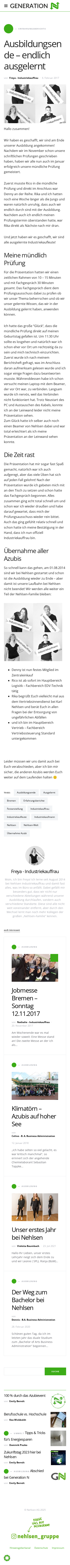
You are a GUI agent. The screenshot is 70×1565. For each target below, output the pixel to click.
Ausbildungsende (26, 792)
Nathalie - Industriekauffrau (33, 1022)
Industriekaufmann (44, 817)
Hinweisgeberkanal (20, 1547)
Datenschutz (41, 1547)
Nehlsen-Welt (31, 825)
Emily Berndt (16, 1401)
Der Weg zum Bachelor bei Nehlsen (29, 1300)
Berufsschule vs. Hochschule (25, 1414)
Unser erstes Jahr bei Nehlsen (34, 1233)
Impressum (58, 1547)
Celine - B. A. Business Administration (33, 1136)
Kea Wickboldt (17, 1419)
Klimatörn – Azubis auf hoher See (34, 1116)
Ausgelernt (49, 792)
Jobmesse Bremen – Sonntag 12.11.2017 (26, 1002)
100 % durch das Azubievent (24, 1395)
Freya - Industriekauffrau (23, 78)
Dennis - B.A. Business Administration (33, 1319)
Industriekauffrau (40, 808)
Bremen (11, 800)
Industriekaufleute (17, 817)
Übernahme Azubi (17, 833)
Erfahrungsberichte (34, 800)
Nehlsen (11, 825)
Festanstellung (15, 808)
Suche (55, 1371)
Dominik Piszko (18, 1445)
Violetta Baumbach (28, 1246)
